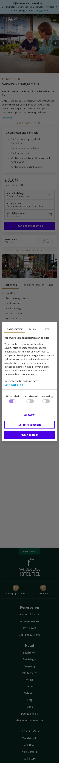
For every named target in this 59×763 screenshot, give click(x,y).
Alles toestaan (30, 435)
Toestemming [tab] (14, 328)
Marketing (47, 396)
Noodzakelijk (13, 396)
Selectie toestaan (29, 424)
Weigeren (29, 414)
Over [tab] (47, 328)
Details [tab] (32, 328)
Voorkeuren (31, 396)
